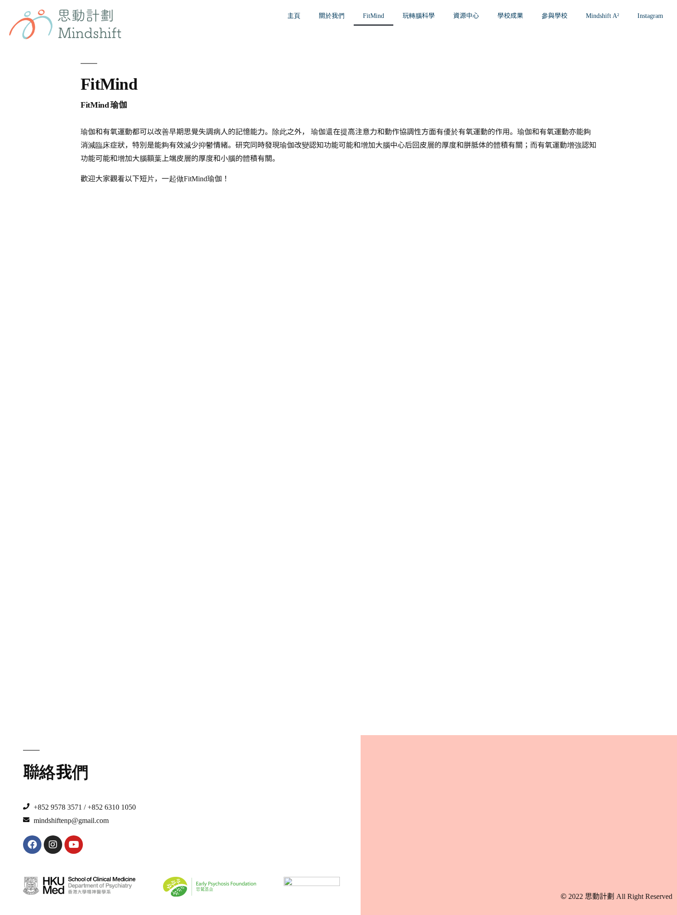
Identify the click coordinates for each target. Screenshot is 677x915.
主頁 (293, 15)
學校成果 (510, 15)
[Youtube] (73, 844)
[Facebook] (32, 844)
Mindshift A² (602, 15)
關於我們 (331, 15)
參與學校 (554, 15)
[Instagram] (53, 844)
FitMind (373, 15)
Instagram (650, 15)
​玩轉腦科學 (419, 15)
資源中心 (466, 15)
